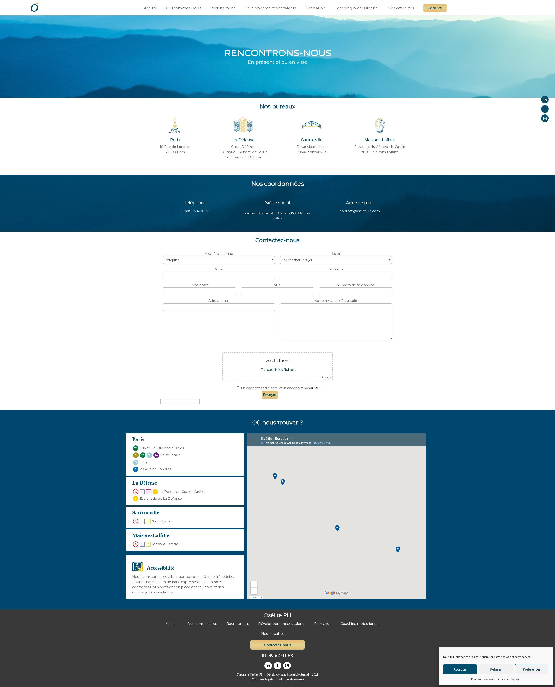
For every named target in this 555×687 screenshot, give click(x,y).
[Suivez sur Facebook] (545, 109)
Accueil (150, 8)
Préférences (531, 669)
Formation (315, 8)
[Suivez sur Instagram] (545, 118)
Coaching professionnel (357, 8)
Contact (435, 8)
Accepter (460, 669)
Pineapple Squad (298, 674)
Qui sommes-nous (183, 8)
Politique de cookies (483, 678)
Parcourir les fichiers (278, 370)
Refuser (495, 669)
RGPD (315, 388)
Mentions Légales (508, 678)
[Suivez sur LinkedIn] (545, 99)
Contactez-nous (277, 645)
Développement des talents (270, 8)
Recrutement (222, 8)
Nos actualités (401, 8)
